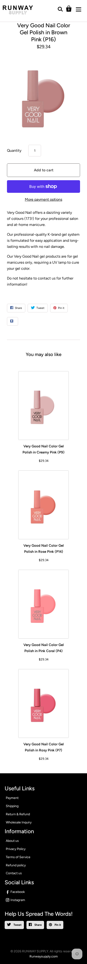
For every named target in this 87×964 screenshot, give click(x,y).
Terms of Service (18, 857)
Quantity (14, 150)
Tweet (17, 924)
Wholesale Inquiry (19, 822)
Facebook (17, 892)
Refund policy (16, 865)
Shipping (12, 806)
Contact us (14, 873)
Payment (12, 798)
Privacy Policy (16, 849)
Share (38, 924)
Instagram (17, 900)
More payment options (43, 199)
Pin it (57, 924)
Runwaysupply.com (43, 956)
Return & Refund (18, 814)
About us (12, 841)
